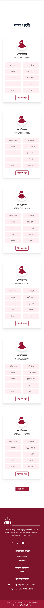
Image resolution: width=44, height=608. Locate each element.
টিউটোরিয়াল (22, 560)
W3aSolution (25, 605)
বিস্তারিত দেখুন (22, 97)
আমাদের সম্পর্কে (22, 557)
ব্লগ (22, 564)
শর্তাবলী (22, 571)
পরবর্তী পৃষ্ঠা (20, 489)
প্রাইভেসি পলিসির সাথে (22, 568)
